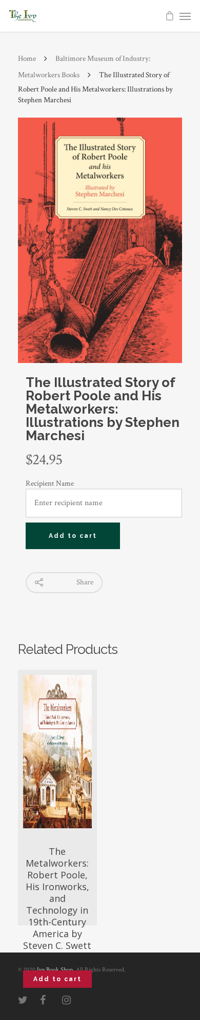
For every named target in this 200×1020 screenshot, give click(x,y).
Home (27, 58)
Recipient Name (50, 483)
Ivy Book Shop (55, 969)
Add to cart (73, 535)
